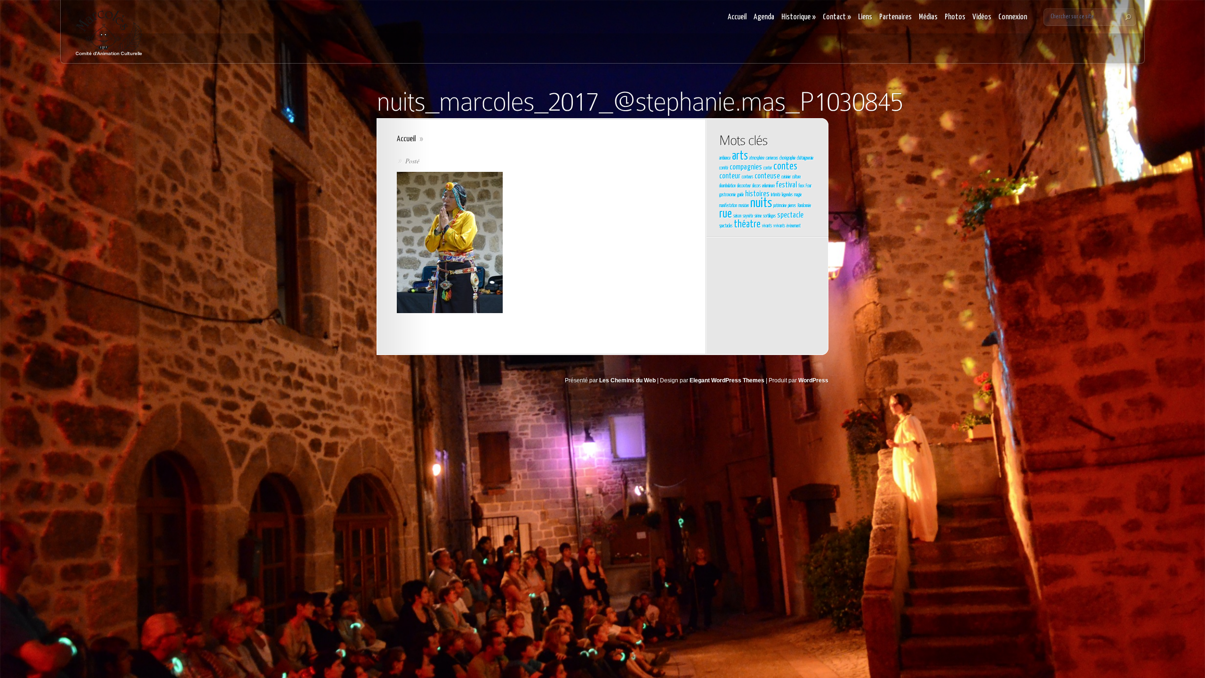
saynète (748, 216)
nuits (761, 203)
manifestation (728, 205)
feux (801, 186)
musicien (744, 205)
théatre (747, 224)
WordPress (813, 380)
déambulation (727, 186)
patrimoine (780, 205)
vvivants (779, 226)
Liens (865, 17)
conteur (729, 176)
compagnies (746, 167)
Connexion (1012, 17)
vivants (767, 226)
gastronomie (727, 195)
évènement (794, 226)
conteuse (767, 176)
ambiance (725, 158)
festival (786, 185)
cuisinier (786, 177)
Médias (928, 17)
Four (808, 186)
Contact (837, 17)
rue (725, 214)
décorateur (744, 186)
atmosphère (756, 158)
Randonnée (804, 205)
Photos (955, 17)
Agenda (764, 17)
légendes (787, 195)
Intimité (775, 195)
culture (796, 177)
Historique (798, 17)
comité (723, 168)
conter (767, 168)
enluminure (768, 186)
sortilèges (769, 216)
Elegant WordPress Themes (727, 380)
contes (785, 166)
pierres (792, 205)
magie (798, 195)
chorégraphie (787, 158)
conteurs (747, 177)
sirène (758, 216)
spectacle (790, 215)
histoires (757, 194)
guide (740, 195)
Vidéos (981, 17)
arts (740, 156)
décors (756, 186)
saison (737, 216)
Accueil (737, 17)
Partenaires (895, 17)
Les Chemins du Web (627, 380)
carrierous (772, 158)
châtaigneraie (805, 158)
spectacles (725, 226)
